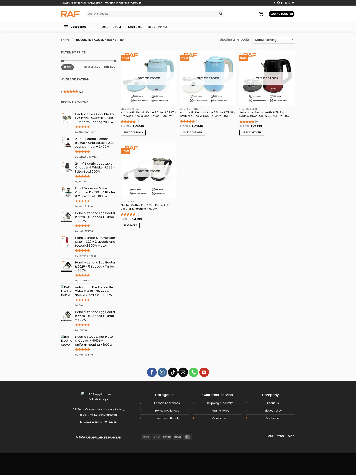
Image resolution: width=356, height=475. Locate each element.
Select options (133, 132)
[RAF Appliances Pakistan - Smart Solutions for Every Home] (70, 14)
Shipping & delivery (220, 403)
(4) (73, 92)
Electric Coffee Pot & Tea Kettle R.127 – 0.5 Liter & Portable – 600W (146, 207)
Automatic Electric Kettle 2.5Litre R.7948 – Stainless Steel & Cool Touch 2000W (207, 114)
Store (117, 27)
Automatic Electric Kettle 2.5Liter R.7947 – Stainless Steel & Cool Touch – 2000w (148, 114)
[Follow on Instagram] (278, 2)
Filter (67, 67)
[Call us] (289, 2)
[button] (261, 14)
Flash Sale (134, 27)
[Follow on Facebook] (275, 2)
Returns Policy (220, 410)
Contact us (220, 418)
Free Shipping (157, 27)
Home (104, 27)
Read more (130, 225)
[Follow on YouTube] (293, 2)
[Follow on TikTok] (282, 2)
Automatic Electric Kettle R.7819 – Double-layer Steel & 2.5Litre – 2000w (264, 114)
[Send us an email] (286, 2)
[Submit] (220, 14)
